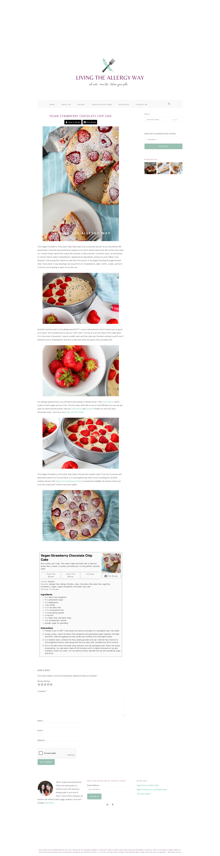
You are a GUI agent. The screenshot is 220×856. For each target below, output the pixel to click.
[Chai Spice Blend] (176, 173)
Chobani (89, 408)
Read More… (50, 803)
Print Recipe (91, 122)
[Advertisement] (110, 23)
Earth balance (108, 402)
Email (40, 730)
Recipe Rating (43, 681)
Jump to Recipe (74, 122)
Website (41, 740)
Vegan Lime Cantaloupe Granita (69, 481)
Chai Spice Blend (144, 794)
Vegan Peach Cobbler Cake (148, 785)
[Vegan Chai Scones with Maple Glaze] (163, 173)
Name (40, 720)
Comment (42, 691)
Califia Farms (76, 408)
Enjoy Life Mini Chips (74, 412)
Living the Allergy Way (110, 72)
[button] (169, 104)
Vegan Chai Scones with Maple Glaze (152, 789)
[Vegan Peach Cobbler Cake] (150, 173)
